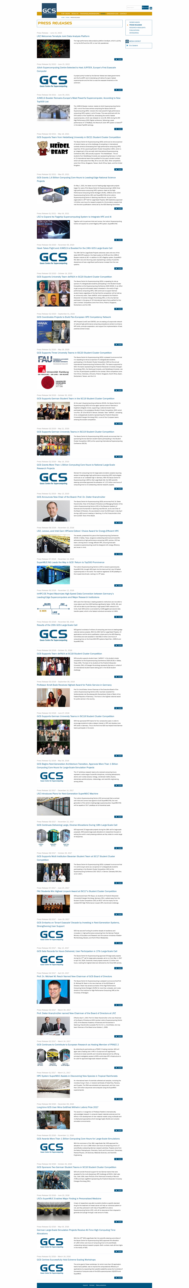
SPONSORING (134, 33)
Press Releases (135, 25)
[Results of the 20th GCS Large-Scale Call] (53, 635)
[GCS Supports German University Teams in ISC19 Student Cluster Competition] (53, 445)
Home (63, 17)
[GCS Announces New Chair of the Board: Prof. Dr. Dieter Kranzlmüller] (53, 510)
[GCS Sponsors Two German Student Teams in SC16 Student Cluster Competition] (53, 1180)
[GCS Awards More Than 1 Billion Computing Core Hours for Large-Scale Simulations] (51, 1148)
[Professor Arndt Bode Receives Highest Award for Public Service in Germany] (53, 697)
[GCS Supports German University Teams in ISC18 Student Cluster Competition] (53, 737)
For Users (65, 14)
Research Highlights (137, 28)
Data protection (101, 1285)
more (120, 59)
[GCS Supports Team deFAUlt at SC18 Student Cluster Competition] (53, 666)
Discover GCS (112, 14)
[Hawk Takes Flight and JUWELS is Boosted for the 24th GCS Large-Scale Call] (53, 258)
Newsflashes (134, 22)
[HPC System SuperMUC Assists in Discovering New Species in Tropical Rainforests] (53, 1088)
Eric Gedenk (133, 46)
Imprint (85, 1285)
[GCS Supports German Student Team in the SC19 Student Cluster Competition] (53, 410)
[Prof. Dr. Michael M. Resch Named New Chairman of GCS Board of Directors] (53, 991)
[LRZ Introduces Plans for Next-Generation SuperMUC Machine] (53, 806)
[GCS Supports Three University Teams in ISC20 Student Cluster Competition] (53, 372)
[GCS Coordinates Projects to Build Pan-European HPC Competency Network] (53, 331)
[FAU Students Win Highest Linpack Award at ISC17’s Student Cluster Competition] (53, 904)
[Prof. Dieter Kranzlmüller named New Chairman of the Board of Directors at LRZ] (53, 1026)
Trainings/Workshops (89, 14)
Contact (123, 14)
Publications (134, 30)
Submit (146, 7)
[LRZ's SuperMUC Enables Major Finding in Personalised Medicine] (53, 1211)
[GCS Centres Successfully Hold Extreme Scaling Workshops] (51, 1269)
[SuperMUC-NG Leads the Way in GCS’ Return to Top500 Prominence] (53, 575)
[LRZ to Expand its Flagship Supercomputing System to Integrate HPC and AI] (53, 229)
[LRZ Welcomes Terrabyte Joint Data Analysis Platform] (53, 48)
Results (75, 14)
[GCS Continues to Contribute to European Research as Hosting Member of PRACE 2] (53, 1057)
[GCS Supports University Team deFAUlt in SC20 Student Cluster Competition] (53, 293)
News (103, 14)
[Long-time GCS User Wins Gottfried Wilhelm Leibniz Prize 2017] (53, 1120)
